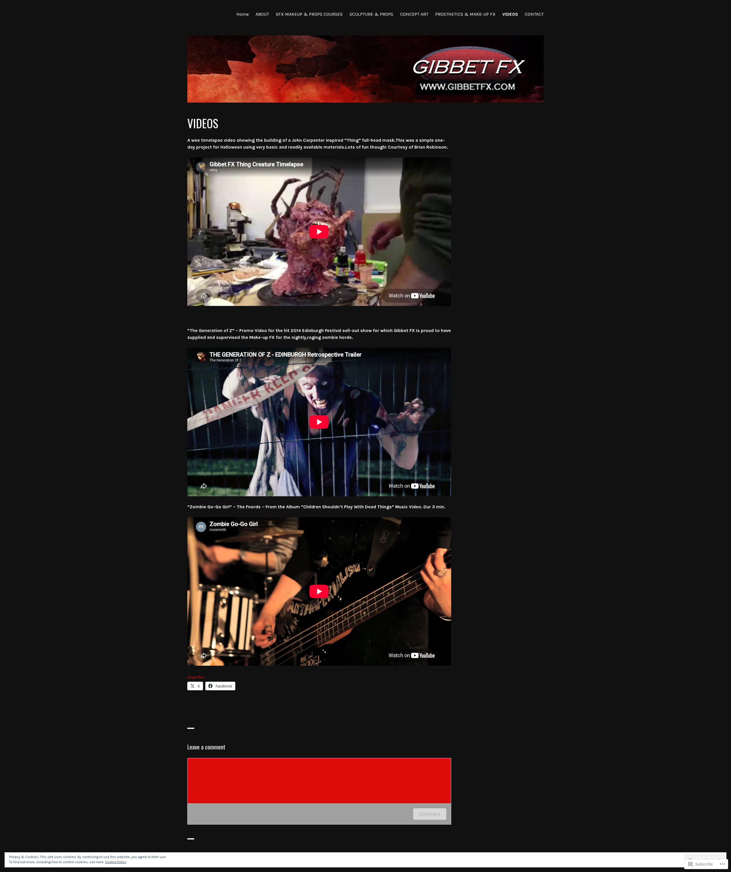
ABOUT (262, 14)
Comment (429, 814)
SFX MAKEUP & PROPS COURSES (309, 14)
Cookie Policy (115, 862)
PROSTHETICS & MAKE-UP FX (465, 14)
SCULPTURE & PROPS (371, 14)
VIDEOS (510, 14)
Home (242, 14)
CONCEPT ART (414, 14)
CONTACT (534, 14)
